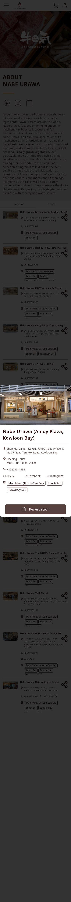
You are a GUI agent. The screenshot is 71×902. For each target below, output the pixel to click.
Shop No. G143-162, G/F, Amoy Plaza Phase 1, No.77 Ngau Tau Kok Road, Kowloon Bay (35, 450)
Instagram (56, 476)
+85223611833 (16, 469)
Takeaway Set (17, 489)
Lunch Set (54, 483)
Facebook (34, 476)
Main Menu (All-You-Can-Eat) (26, 483)
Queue (11, 476)
